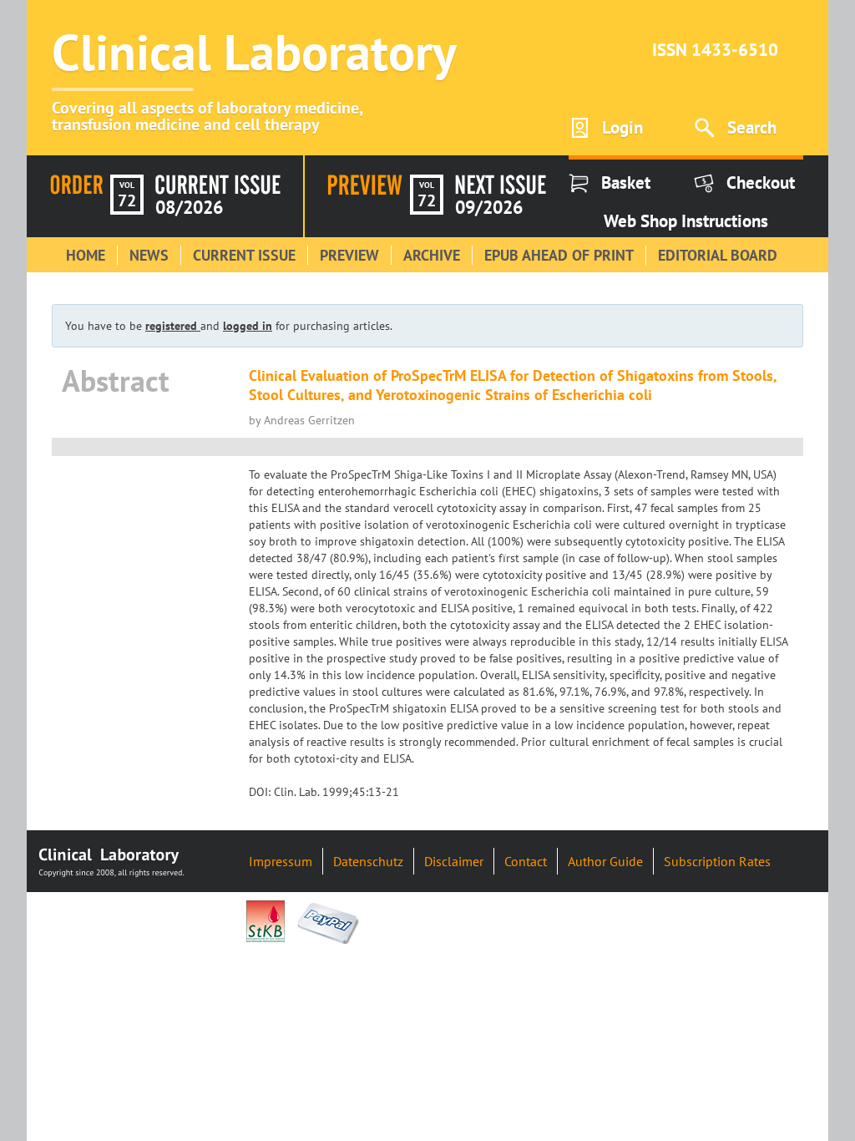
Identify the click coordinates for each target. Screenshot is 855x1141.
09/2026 (489, 207)
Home (85, 255)
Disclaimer (453, 861)
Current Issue (244, 255)
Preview (349, 255)
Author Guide (605, 861)
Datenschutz (368, 861)
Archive (431, 255)
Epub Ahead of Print (559, 255)
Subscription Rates (717, 861)
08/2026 (189, 207)
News (149, 255)
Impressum (280, 861)
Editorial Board (717, 255)
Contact (525, 861)
